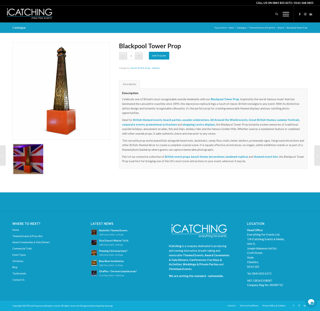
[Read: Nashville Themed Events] (94, 232)
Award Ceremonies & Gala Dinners (31, 242)
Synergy (109, 306)
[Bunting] (317, 155)
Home (15, 229)
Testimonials (19, 273)
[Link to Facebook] (299, 14)
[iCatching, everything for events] (29, 14)
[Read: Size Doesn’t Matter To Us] (94, 242)
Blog (14, 267)
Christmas (17, 261)
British (141, 68)
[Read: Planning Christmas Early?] (94, 252)
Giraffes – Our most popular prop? (118, 271)
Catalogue (19, 27)
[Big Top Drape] (3, 155)
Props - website (152, 68)
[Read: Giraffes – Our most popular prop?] (94, 273)
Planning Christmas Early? (113, 250)
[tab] (129, 84)
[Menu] (284, 14)
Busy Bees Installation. (111, 261)
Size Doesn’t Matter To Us (113, 240)
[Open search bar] (276, 14)
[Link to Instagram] (305, 14)
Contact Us (18, 279)
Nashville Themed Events (113, 230)
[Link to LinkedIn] (311, 14)
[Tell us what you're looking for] (311, 302)
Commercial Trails (22, 248)
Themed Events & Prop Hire (27, 236)
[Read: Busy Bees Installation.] (94, 263)
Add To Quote (159, 55)
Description (129, 84)
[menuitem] (284, 14)
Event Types (19, 254)
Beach (134, 68)
